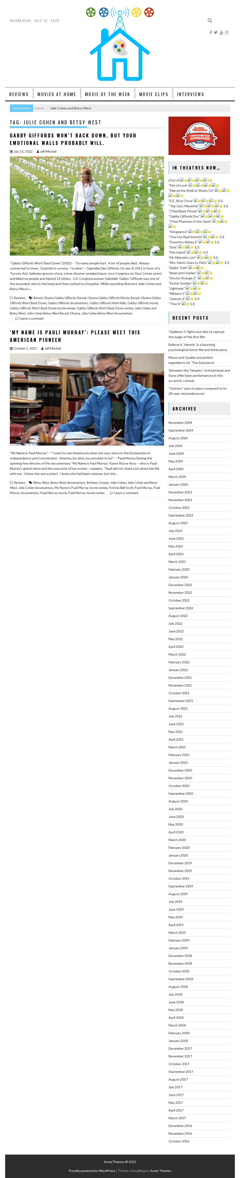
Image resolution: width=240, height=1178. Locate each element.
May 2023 (176, 546)
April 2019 (176, 925)
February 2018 (179, 1033)
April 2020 (176, 832)
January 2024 (178, 484)
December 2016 (180, 1126)
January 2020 (178, 855)
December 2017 (180, 1048)
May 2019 (176, 917)
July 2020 (175, 809)
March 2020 (177, 840)
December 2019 (180, 863)
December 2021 (180, 677)
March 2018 (177, 1025)
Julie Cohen (118, 482)
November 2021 (180, 685)
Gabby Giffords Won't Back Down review (105, 308)
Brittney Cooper (98, 482)
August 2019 (178, 894)
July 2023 (175, 531)
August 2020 (178, 801)
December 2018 (180, 956)
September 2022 (181, 608)
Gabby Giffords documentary (68, 303)
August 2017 (178, 1079)
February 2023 (179, 569)
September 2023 (181, 515)
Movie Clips (154, 94)
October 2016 (179, 1141)
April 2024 (176, 469)
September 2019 (181, 886)
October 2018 (179, 971)
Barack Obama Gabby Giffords (55, 298)
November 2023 (180, 500)
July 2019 (175, 902)
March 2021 (177, 747)
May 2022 (176, 639)
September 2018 (181, 979)
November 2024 (180, 423)
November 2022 (180, 593)
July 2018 (175, 994)
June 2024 (176, 453)
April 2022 (176, 647)
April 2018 (176, 1017)
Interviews (190, 94)
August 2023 (178, 523)
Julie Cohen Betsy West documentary (107, 313)
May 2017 (176, 1102)
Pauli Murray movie (53, 493)
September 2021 (181, 701)
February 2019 (179, 940)
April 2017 (176, 1110)
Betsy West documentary (68, 482)
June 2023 (176, 538)
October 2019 (179, 878)
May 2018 (176, 1010)
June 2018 (176, 1002)
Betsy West (41, 482)
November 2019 (180, 871)
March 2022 (177, 654)
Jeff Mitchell (48, 151)
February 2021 (179, 755)
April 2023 (176, 554)
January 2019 (178, 948)
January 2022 (178, 670)
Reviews (19, 94)
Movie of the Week (108, 94)
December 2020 (180, 770)
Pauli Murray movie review (86, 493)
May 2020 (176, 824)
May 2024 (176, 461)
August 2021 (178, 708)
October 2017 (179, 1064)
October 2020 (179, 786)
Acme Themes (160, 1171)
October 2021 (179, 693)
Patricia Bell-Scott (121, 488)
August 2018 (178, 987)
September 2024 (181, 430)
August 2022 (178, 616)
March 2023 (177, 562)
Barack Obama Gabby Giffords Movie (103, 298)
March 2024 (177, 477)
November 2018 (180, 963)
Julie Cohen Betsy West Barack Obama (53, 313)
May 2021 (176, 732)
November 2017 (180, 1056)
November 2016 (180, 1133)
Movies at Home (57, 94)
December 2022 (180, 585)
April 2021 (176, 739)
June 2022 (176, 631)
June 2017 (176, 1095)
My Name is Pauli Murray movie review (81, 488)
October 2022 (179, 600)
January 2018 (178, 1041)
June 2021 (176, 724)
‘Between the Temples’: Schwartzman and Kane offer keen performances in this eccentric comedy (199, 375)
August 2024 (178, 438)
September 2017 (181, 1072)
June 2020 (176, 817)
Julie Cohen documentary (36, 488)
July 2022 (175, 623)
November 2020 (180, 778)
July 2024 (175, 446)
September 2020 (181, 793)
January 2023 (178, 577)
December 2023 (180, 492)
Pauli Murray (143, 488)
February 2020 (179, 847)
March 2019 (177, 932)
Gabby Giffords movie (143, 303)
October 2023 (179, 508)
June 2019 (176, 909)
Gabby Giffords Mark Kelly (108, 303)
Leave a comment (32, 318)
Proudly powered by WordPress (92, 1171)
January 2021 (178, 762)
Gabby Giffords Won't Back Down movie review (42, 308)
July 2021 (175, 716)
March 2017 (177, 1118)
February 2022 (179, 662)
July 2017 (175, 1087)
